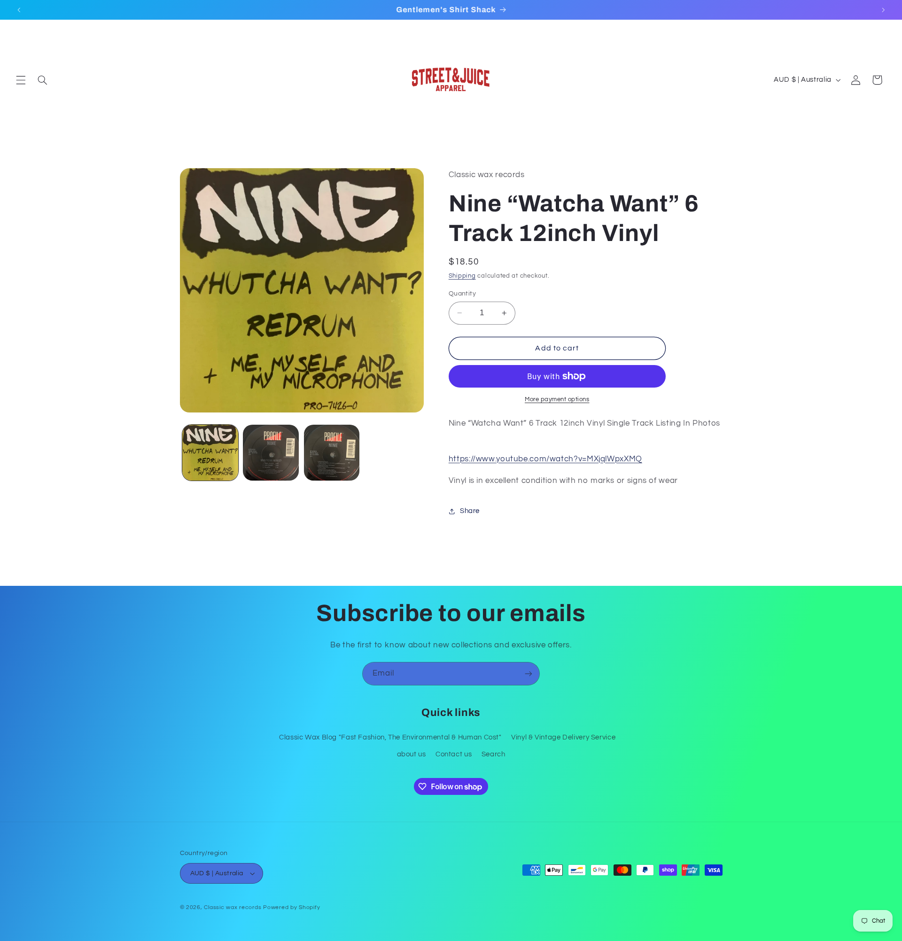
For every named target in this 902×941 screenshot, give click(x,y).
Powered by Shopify (291, 907)
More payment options (557, 400)
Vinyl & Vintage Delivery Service (563, 737)
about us (411, 754)
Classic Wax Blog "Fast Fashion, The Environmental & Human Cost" (390, 737)
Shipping (462, 276)
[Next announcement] (883, 9)
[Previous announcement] (18, 9)
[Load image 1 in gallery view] (210, 453)
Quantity (462, 293)
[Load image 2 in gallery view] (271, 453)
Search (493, 754)
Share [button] (470, 510)
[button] (20, 80)
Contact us (453, 754)
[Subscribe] (528, 673)
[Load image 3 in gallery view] (332, 453)
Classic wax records (232, 907)
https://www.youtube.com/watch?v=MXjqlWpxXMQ (545, 459)
